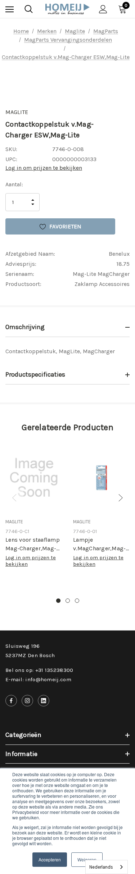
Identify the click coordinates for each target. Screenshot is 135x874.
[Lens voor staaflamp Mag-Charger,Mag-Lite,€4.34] (33, 478)
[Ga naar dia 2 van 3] (68, 600)
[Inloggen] (103, 9)
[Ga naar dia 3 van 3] (77, 600)
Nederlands (101, 867)
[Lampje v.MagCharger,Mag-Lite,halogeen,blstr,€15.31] (101, 478)
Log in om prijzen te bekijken (43, 167)
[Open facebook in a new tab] (11, 700)
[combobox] (106, 867)
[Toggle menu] (9, 9)
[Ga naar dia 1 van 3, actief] (58, 600)
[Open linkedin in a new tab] (43, 700)
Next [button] (121, 498)
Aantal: (14, 184)
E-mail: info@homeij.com (38, 679)
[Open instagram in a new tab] (27, 700)
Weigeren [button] (86, 859)
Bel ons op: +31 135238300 (39, 670)
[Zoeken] (28, 9)
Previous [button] (14, 498)
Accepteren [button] (50, 859)
